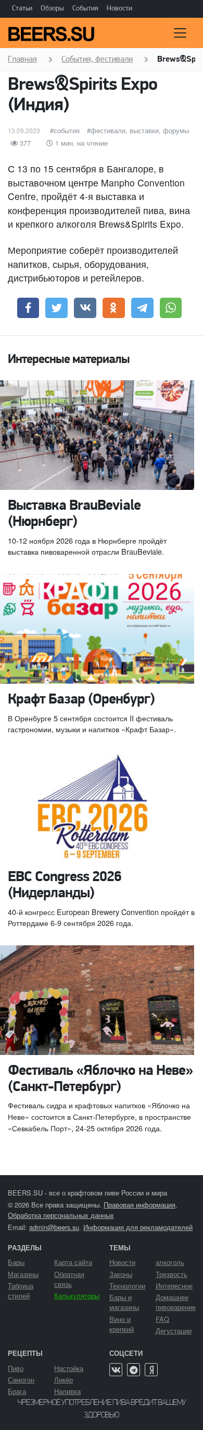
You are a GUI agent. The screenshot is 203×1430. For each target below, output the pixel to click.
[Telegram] (133, 1369)
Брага (17, 1391)
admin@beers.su (54, 1227)
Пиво (15, 1368)
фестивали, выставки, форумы (140, 130)
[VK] (115, 1369)
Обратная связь (69, 1279)
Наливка (67, 1391)
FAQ (162, 1319)
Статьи (22, 9)
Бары (16, 1262)
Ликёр (63, 1380)
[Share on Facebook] (28, 308)
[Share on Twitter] (56, 308)
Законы (120, 1274)
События (85, 9)
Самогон (21, 1380)
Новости (119, 9)
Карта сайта (73, 1262)
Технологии (127, 1286)
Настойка (68, 1368)
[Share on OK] (114, 308)
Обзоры (52, 9)
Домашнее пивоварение (176, 1302)
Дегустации (174, 1330)
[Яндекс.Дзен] (151, 1369)
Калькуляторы (76, 1295)
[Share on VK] (85, 308)
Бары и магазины (124, 1302)
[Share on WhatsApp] (171, 308)
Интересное (174, 1286)
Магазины (23, 1274)
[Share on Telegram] (142, 308)
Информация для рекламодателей (138, 1227)
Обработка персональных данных (61, 1215)
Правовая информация (139, 1205)
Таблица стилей (20, 1290)
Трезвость (171, 1274)
